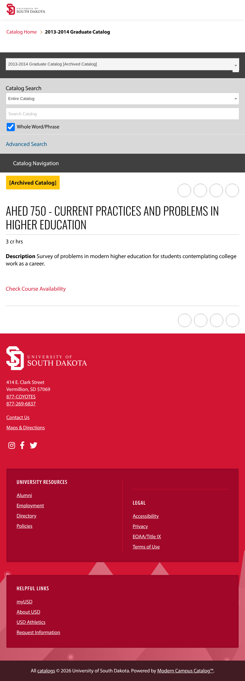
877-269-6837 (21, 404)
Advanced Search (26, 144)
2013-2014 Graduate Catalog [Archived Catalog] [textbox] (52, 64)
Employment (30, 505)
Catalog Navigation (36, 163)
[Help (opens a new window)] (232, 190)
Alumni (24, 495)
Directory (26, 516)
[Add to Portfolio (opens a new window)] (184, 190)
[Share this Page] (200, 190)
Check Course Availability (36, 288)
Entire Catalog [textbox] (21, 98)
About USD (28, 612)
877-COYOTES (21, 397)
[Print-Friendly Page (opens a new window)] (216, 190)
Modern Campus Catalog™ (185, 671)
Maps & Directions (25, 428)
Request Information (38, 632)
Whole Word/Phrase (38, 127)
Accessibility (146, 516)
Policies (25, 526)
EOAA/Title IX (147, 536)
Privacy (140, 526)
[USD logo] (25, 10)
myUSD (25, 602)
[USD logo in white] (46, 368)
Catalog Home (21, 32)
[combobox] (122, 64)
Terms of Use (146, 547)
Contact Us (17, 417)
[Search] (234, 114)
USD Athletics (31, 622)
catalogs (46, 671)
